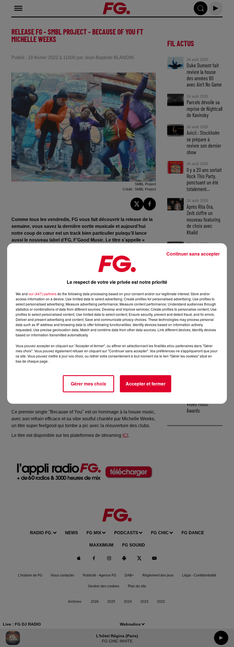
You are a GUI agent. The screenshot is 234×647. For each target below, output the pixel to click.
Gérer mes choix (88, 383)
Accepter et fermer (146, 383)
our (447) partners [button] (43, 293)
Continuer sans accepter (193, 253)
